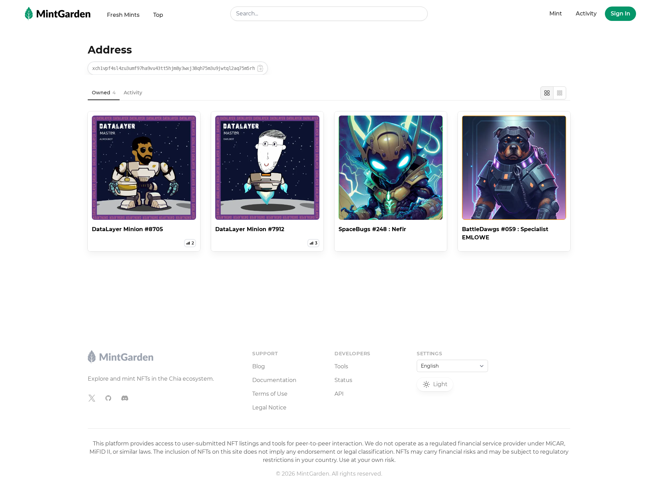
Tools (341, 366)
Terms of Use (270, 394)
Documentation (274, 380)
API (339, 394)
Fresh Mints (123, 15)
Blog (258, 366)
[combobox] (329, 14)
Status (343, 380)
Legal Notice (269, 407)
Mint (555, 13)
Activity (586, 13)
